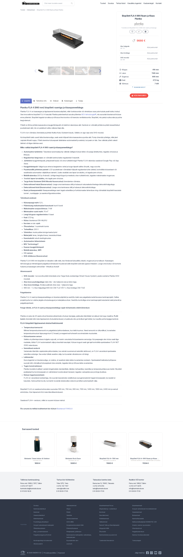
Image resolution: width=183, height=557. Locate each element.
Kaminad (36, 512)
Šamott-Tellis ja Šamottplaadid (109, 525)
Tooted (103, 3)
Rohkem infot (140, 87)
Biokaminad (31, 10)
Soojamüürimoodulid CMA (75, 525)
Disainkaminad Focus (106, 505)
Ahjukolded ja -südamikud (108, 509)
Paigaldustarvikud (138, 531)
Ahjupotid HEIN (104, 528)
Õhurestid (102, 531)
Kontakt (159, 3)
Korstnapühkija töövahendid (43, 540)
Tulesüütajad (136, 540)
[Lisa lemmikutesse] (132, 31)
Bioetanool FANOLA (65, 409)
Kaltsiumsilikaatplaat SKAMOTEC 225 (144, 522)
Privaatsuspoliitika (50, 553)
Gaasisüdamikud (39, 515)
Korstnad (102, 512)
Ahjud (68, 509)
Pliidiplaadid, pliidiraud (74, 531)
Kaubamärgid (148, 3)
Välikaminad (103, 522)
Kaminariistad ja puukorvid (108, 535)
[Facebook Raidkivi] (147, 552)
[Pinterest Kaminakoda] (159, 552)
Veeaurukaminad (72, 518)
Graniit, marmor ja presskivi (141, 525)
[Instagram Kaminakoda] (151, 552)
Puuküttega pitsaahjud (41, 522)
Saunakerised (103, 515)
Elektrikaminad (38, 518)
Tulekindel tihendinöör (106, 540)
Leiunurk (69, 544)
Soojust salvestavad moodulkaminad (144, 509)
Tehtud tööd (120, 3)
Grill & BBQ (70, 522)
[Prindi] (145, 31)
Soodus (111, 3)
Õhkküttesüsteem (39, 528)
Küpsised (61, 553)
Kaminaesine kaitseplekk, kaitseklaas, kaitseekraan (79, 536)
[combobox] (58, 3)
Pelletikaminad (104, 518)
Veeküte (69, 515)
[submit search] (71, 3)
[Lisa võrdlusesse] (139, 31)
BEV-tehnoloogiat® (88, 114)
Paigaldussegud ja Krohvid (42, 535)
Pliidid (68, 512)
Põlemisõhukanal (72, 528)
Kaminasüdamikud (40, 509)
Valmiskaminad (71, 505)
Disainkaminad (137, 505)
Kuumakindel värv (72, 540)
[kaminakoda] (30, 3)
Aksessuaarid (38, 544)
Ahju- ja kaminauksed (41, 531)
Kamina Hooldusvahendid (140, 535)
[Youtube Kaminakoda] (155, 552)
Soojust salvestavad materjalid (44, 525)
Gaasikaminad (137, 512)
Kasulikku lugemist (134, 3)
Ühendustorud (137, 528)
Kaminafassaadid (138, 518)
